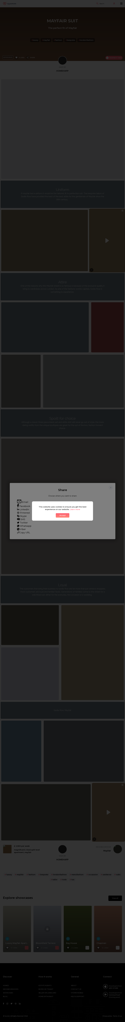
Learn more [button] (75, 509)
